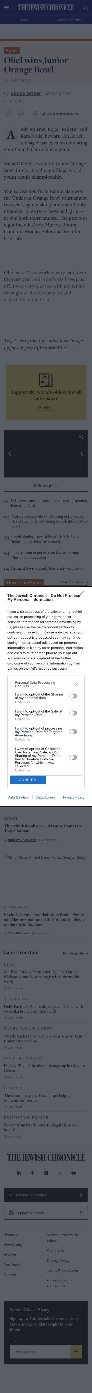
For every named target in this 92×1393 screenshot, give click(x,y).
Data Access (45, 797)
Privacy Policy (73, 797)
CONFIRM (28, 780)
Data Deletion (18, 797)
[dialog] (46, 696)
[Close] (82, 596)
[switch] (73, 696)
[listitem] (46, 684)
